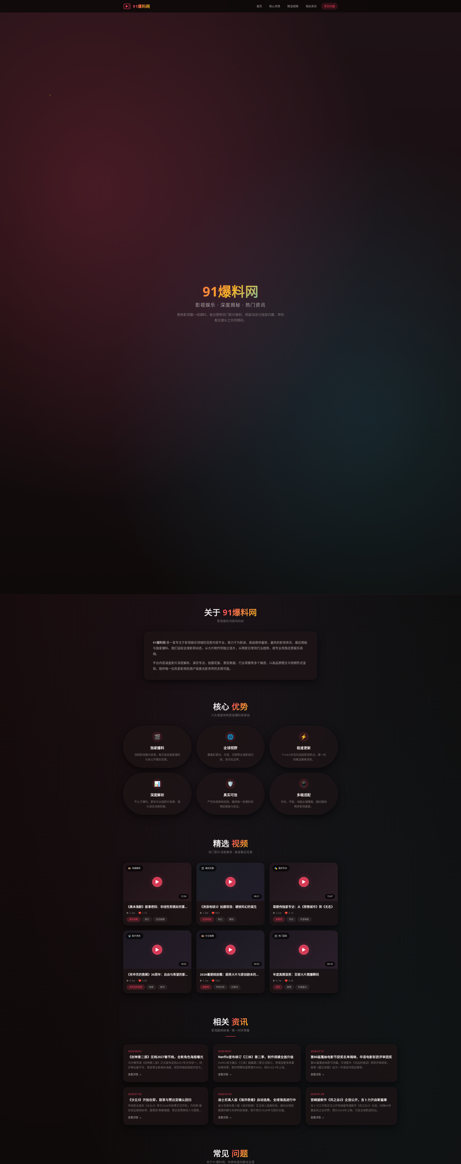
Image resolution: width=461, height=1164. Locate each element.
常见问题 (329, 6)
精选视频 (292, 6)
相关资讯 (311, 6)
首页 (259, 6)
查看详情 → (134, 1074)
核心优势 (274, 6)
